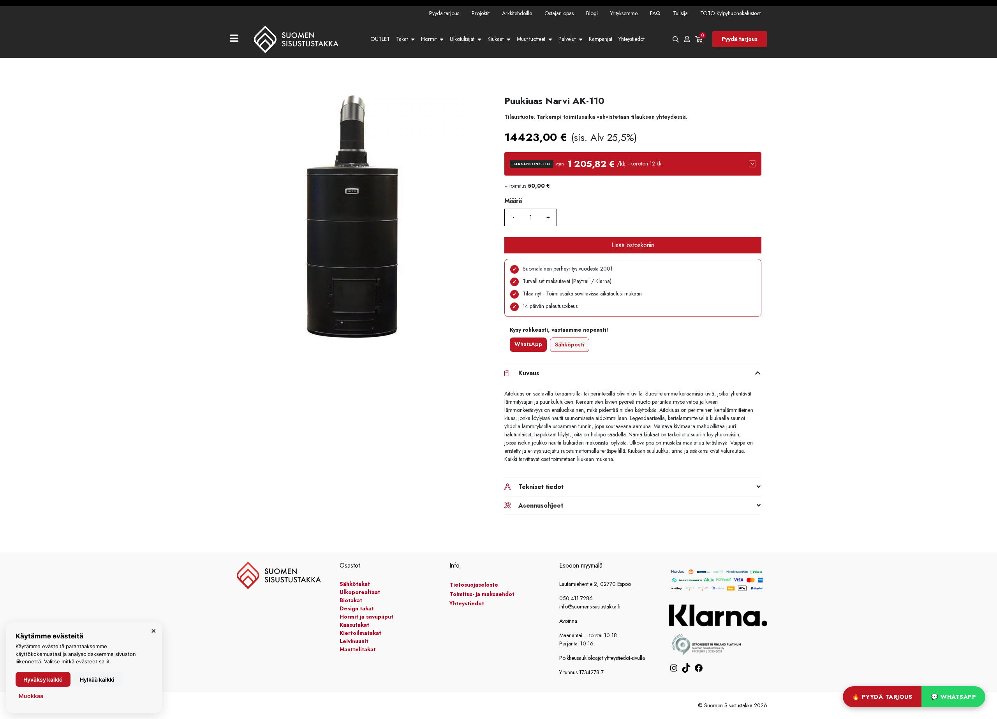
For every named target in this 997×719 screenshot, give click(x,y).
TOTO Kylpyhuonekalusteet (730, 13)
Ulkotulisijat (462, 39)
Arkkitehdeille (517, 13)
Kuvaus (528, 373)
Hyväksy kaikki (43, 679)
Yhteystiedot (631, 39)
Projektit (481, 13)
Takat (402, 39)
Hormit (429, 39)
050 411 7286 (576, 598)
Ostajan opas (559, 13)
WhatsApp (528, 344)
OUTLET (380, 39)
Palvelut (567, 39)
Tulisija (680, 13)
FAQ (655, 13)
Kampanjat (600, 39)
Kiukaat (496, 39)
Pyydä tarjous (444, 13)
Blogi (592, 13)
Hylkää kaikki (97, 679)
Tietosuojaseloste (473, 585)
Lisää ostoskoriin (632, 245)
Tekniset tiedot (541, 487)
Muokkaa (31, 696)
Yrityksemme (624, 13)
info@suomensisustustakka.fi (589, 606)
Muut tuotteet (531, 39)
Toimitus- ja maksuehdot (481, 594)
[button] (633, 164)
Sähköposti (569, 344)
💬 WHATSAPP (953, 697)
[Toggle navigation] (237, 39)
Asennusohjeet (540, 505)
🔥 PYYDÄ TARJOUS (882, 697)
